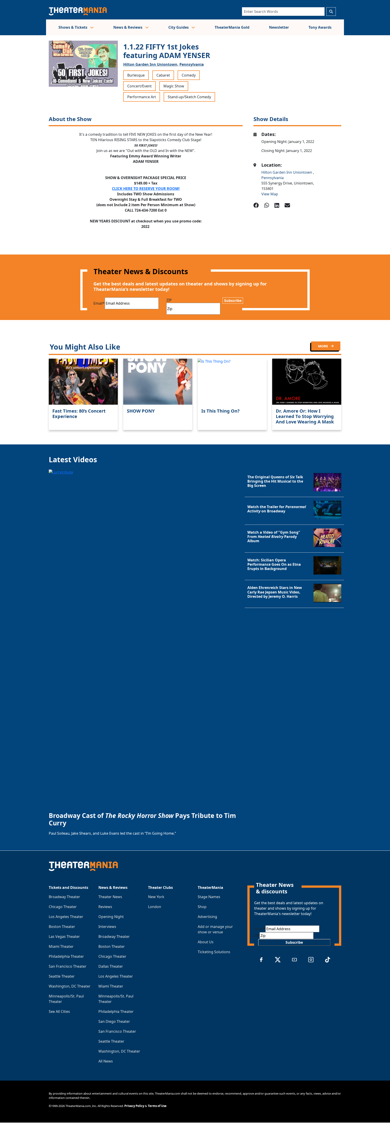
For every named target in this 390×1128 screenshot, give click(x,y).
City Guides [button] (179, 27)
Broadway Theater (64, 896)
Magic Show (173, 86)
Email (99, 303)
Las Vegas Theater (64, 936)
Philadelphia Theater (66, 956)
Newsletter (279, 27)
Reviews (105, 906)
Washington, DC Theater (70, 986)
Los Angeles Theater (66, 916)
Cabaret (163, 75)
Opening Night (111, 916)
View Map (269, 194)
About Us (206, 941)
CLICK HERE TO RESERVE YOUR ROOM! (146, 188)
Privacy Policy (134, 1106)
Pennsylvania (191, 64)
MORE (323, 346)
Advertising (207, 916)
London (154, 906)
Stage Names (209, 896)
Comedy (189, 75)
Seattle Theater (62, 976)
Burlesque (136, 75)
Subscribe (232, 300)
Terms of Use (157, 1106)
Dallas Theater (110, 966)
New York (156, 896)
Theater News (110, 896)
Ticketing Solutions (214, 951)
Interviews (107, 926)
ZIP (169, 300)
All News (105, 1061)
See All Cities (59, 1011)
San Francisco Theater (67, 966)
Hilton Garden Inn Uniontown (287, 172)
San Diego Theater (114, 1021)
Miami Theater (61, 946)
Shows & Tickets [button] (73, 27)
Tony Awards (320, 27)
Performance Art (141, 96)
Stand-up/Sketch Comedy (189, 96)
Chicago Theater (63, 906)
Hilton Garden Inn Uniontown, (151, 64)
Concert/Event (139, 86)
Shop (202, 906)
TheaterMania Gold (232, 27)
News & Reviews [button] (128, 27)
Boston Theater (62, 926)
